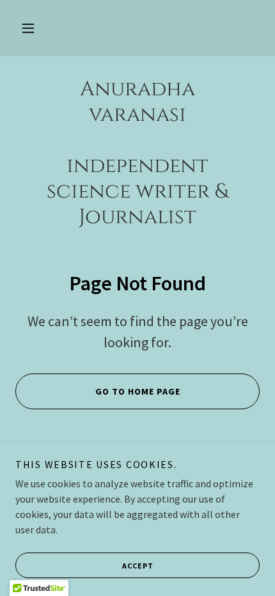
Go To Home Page (137, 391)
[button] (28, 28)
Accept (137, 565)
